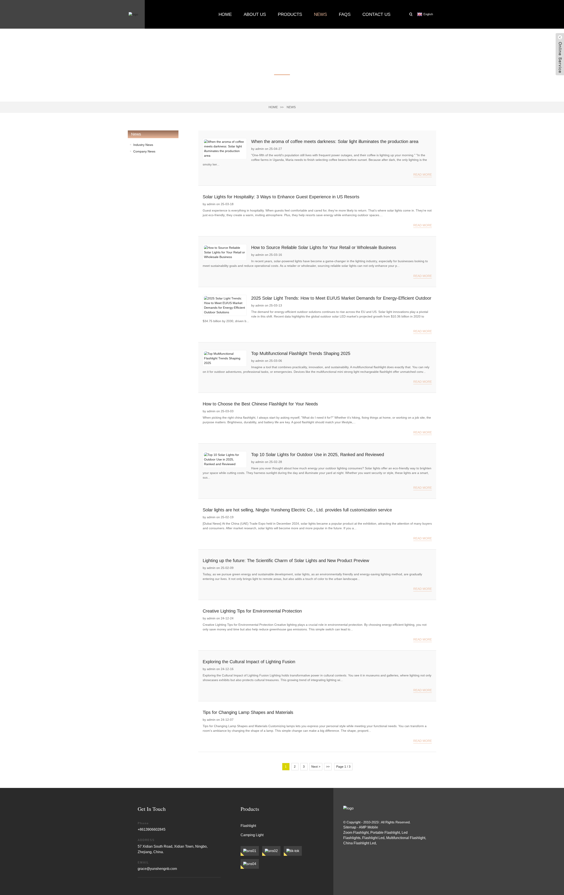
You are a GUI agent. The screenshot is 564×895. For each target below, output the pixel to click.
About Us (255, 14)
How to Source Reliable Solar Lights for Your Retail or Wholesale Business (323, 247)
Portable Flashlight (385, 832)
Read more (422, 174)
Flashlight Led (373, 838)
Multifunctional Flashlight (405, 838)
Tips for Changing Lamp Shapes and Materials (248, 712)
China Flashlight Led (359, 843)
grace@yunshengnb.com (157, 869)
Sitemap (349, 827)
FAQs (345, 14)
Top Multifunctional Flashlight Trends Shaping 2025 (300, 353)
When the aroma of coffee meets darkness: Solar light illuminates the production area (334, 141)
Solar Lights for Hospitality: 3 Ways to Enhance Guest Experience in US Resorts (281, 196)
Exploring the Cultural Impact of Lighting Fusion (249, 661)
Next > (315, 766)
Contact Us (376, 14)
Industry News (143, 145)
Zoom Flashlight (356, 832)
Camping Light (252, 835)
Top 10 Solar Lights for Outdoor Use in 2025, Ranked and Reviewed (317, 454)
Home (225, 14)
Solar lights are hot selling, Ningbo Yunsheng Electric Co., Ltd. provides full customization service (297, 509)
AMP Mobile (368, 827)
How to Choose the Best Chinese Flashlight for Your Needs (260, 403)
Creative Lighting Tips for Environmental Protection (252, 611)
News (320, 14)
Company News (144, 151)
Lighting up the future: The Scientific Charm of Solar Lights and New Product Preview (286, 560)
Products (290, 14)
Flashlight (248, 826)
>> (328, 766)
